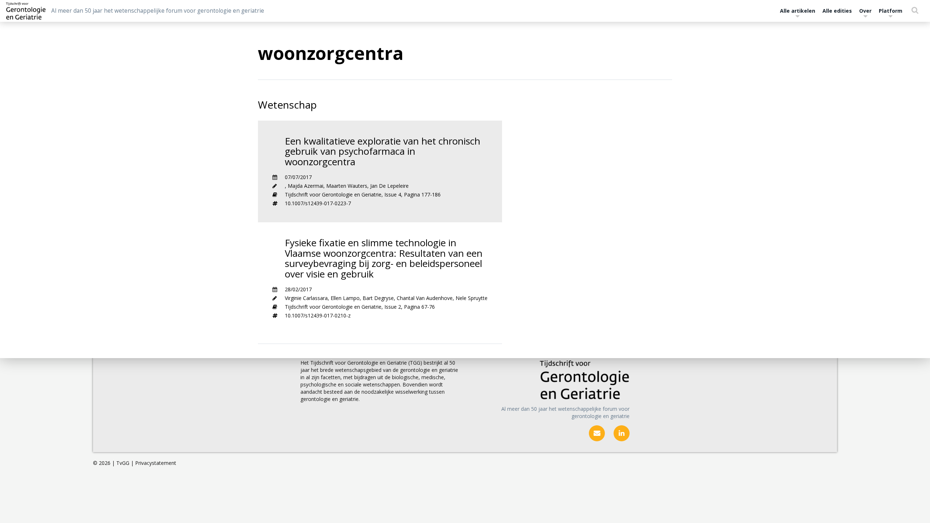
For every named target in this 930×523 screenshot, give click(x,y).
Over (865, 10)
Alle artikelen (797, 10)
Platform (890, 10)
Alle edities (837, 10)
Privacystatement (155, 462)
